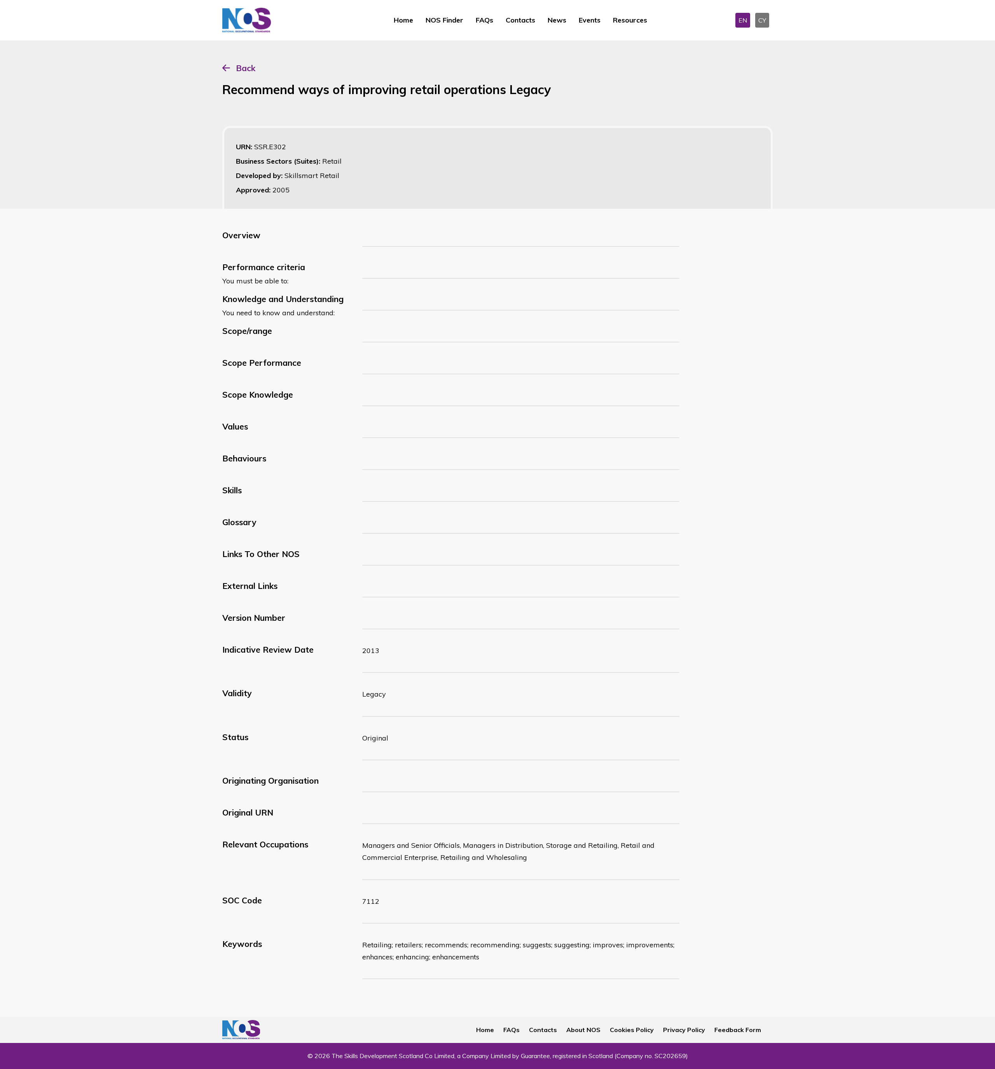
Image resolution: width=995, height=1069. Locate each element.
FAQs (484, 20)
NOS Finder (444, 20)
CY (762, 20)
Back (245, 68)
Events (589, 20)
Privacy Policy (684, 1030)
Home (403, 20)
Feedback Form (737, 1030)
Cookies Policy (632, 1030)
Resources (630, 20)
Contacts (520, 20)
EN (742, 20)
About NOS (583, 1030)
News (557, 20)
